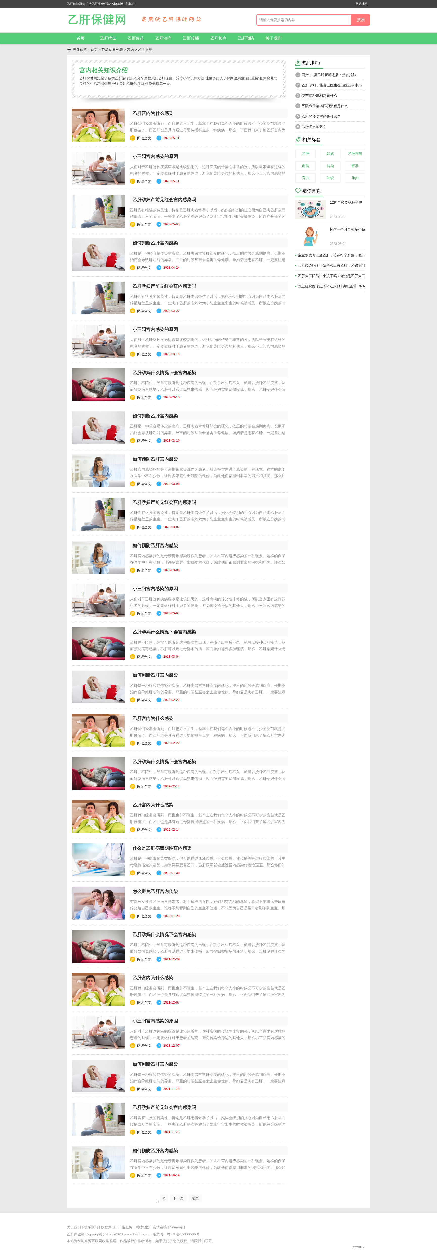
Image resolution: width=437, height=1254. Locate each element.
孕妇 (355, 178)
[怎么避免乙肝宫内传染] (98, 903)
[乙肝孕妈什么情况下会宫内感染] (98, 384)
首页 (81, 38)
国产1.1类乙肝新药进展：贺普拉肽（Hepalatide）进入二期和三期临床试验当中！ (328, 76)
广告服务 (125, 1227)
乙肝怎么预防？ (312, 127)
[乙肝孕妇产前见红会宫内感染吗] (98, 211)
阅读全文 (144, 138)
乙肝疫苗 (136, 38)
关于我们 (274, 38)
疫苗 (305, 166)
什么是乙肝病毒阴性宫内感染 (162, 848)
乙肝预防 (246, 38)
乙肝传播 (191, 38)
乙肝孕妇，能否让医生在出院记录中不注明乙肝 (328, 86)
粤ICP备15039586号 (183, 1234)
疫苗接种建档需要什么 (317, 96)
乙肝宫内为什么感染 (153, 113)
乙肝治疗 (163, 38)
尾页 (195, 1198)
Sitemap (176, 1227)
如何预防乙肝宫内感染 (155, 459)
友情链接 (160, 1227)
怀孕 (355, 166)
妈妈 (330, 154)
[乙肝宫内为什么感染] (98, 125)
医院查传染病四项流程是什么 (322, 106)
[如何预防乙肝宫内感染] (98, 470)
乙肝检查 (218, 38)
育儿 (305, 178)
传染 (330, 166)
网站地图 (362, 4)
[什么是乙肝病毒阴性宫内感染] (98, 859)
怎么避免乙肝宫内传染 (155, 891)
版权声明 (108, 1227)
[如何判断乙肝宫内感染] (98, 254)
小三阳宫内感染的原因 (155, 156)
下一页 (178, 1198)
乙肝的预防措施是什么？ (319, 116)
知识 (330, 178)
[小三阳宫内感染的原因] (98, 168)
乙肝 (305, 154)
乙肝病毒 (108, 38)
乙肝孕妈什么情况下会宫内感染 (164, 372)
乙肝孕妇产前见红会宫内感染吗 (164, 199)
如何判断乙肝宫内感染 (155, 242)
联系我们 (91, 1227)
